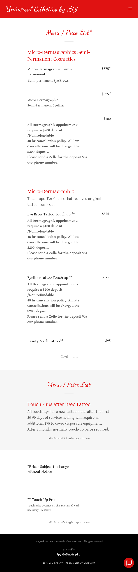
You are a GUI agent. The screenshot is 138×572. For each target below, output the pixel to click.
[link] (42, 10)
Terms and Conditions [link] (80, 563)
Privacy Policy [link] (53, 563)
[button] (130, 8)
